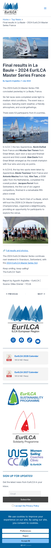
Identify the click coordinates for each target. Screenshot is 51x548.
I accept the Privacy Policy (26, 506)
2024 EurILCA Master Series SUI (22, 263)
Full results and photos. (17, 250)
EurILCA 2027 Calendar (26, 372)
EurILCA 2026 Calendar (26, 356)
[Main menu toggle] (45, 8)
